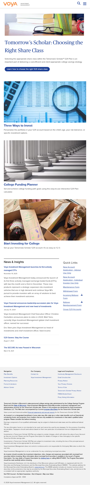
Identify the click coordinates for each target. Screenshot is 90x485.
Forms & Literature (10, 384)
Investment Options (10, 377)
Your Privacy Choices (65, 384)
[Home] (16, 7)
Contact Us (34, 374)
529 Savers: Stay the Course (16, 337)
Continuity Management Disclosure (70, 374)
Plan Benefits (8, 374)
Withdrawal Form (70, 291)
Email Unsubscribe (64, 377)
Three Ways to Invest (18, 126)
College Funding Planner (21, 185)
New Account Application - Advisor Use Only (72, 270)
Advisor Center (9, 387)
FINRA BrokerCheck (64, 394)
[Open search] (78, 3)
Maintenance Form (71, 287)
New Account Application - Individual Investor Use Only (73, 280)
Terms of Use (62, 387)
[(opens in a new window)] (45, 181)
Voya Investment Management (41, 377)
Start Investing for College (22, 243)
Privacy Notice (63, 381)
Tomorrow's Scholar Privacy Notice (69, 391)
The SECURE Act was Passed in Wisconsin (22, 347)
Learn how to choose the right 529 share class (27, 69)
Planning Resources (10, 381)
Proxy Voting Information (66, 397)
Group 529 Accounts (72, 309)
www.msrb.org (39, 467)
